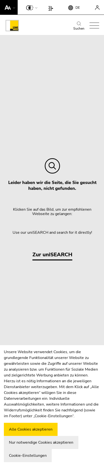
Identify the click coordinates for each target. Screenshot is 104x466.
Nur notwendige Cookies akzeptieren (41, 442)
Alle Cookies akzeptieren (30, 429)
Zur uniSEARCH (52, 254)
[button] (9, 7)
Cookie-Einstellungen (28, 455)
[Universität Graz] (12, 26)
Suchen (78, 28)
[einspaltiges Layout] (52, 7)
